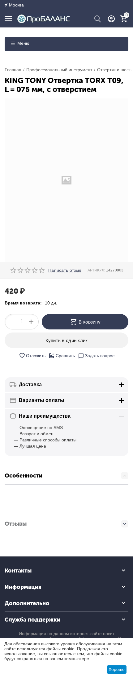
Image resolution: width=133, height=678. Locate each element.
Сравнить (65, 355)
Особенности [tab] (23, 475)
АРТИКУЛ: (96, 270)
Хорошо (117, 669)
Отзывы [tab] (16, 523)
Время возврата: (23, 302)
